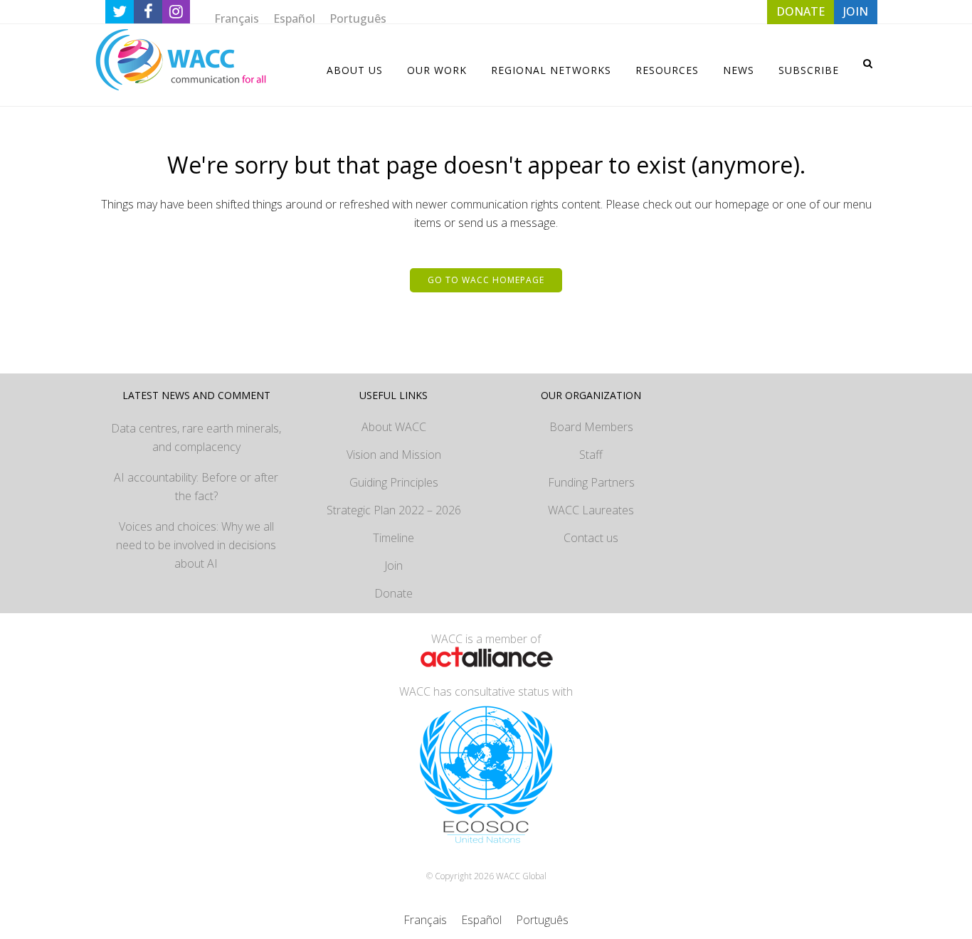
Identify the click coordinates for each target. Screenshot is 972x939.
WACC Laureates (591, 510)
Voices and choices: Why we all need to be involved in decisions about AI (196, 545)
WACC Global (521, 876)
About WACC (393, 427)
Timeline (393, 538)
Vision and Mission (394, 454)
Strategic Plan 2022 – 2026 (394, 510)
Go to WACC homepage (486, 280)
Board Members (591, 427)
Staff (591, 454)
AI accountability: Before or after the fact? (196, 486)
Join (393, 565)
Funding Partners (591, 482)
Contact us (591, 538)
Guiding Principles (393, 482)
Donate (393, 593)
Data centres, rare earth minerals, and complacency (196, 437)
